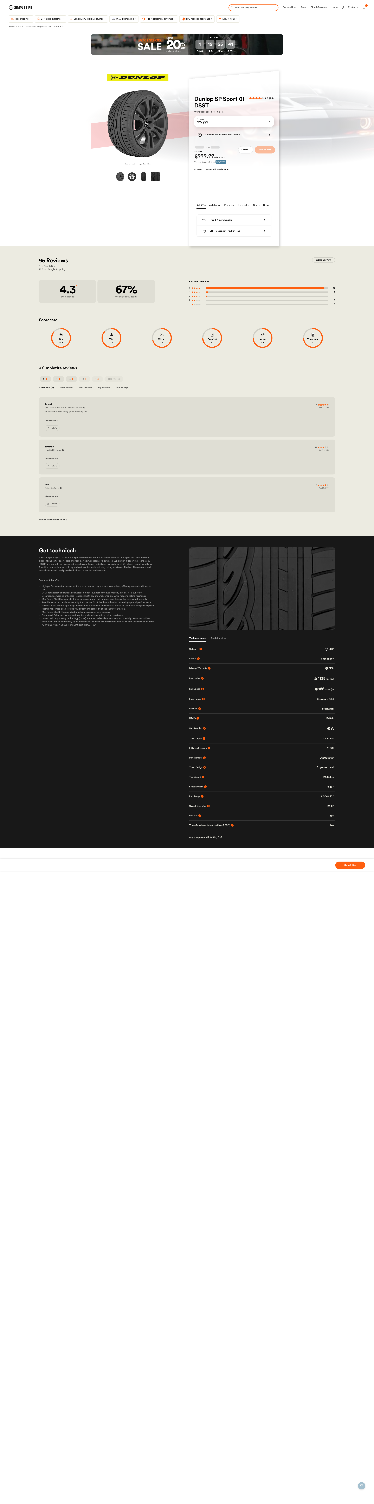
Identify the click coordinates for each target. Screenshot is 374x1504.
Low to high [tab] (122, 705)
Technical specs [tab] (197, 305)
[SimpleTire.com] (20, 7)
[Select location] (343, 7)
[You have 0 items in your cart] (363, 7)
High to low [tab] (104, 705)
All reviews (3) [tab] (46, 705)
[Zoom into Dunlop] (137, 123)
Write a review (323, 529)
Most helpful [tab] (66, 705)
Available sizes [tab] (218, 305)
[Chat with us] (361, 1485)
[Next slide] (174, 128)
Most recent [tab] (85, 705)
